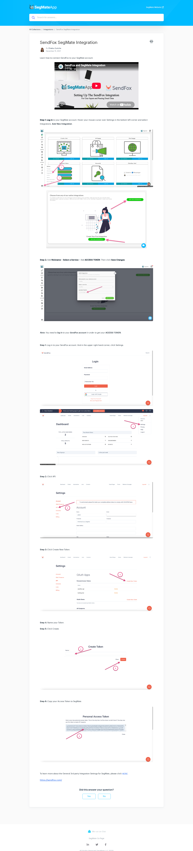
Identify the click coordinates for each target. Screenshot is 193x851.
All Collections (34, 29)
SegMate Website (153, 7)
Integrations (48, 29)
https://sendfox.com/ (51, 780)
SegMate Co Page (96, 838)
